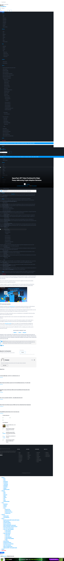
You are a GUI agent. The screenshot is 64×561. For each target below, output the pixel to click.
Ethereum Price (5, 53)
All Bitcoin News (5, 26)
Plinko (4, 126)
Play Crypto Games (5, 116)
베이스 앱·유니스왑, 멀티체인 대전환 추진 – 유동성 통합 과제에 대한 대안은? (11, 397)
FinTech (4, 49)
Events (3, 549)
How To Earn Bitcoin (6, 266)
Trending (38, 457)
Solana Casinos (6, 82)
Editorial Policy (48, 455)
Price (3, 16)
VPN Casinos (6, 94)
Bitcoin (3, 12)
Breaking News (39, 459)
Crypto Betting (5, 112)
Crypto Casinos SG (7, 103)
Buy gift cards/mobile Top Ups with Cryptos (9, 67)
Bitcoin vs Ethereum (7, 523)
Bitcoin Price (7, 509)
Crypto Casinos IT (7, 97)
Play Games (4, 140)
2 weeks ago (1, 406)
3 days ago (1, 377)
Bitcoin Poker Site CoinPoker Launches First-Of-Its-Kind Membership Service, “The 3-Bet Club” (15, 382)
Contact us (47, 453)
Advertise (47, 452)
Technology (4, 154)
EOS (3, 38)
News (3, 31)
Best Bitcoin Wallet (5, 70)
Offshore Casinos (6, 95)
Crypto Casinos (5, 79)
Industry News (5, 61)
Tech (3, 43)
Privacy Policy (48, 456)
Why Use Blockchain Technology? (7, 73)
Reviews (4, 25)
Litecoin (4, 37)
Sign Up (23, 352)
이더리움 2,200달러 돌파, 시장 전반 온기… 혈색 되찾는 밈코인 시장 (10, 375)
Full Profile (4, 365)
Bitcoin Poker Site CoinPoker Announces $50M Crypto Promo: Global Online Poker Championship (15, 404)
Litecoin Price (5, 56)
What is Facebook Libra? (6, 134)
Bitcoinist (28, 184)
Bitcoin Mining (5, 128)
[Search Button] (9, 11)
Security (4, 47)
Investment (4, 22)
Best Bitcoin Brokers (6, 263)
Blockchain (4, 46)
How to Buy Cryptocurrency (7, 76)
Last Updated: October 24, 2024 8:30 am (22, 185)
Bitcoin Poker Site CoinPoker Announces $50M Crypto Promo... (10, 440)
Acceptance (4, 19)
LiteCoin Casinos (6, 83)
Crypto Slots (5, 119)
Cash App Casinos (7, 91)
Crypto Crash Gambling (6, 122)
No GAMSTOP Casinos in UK (9, 108)
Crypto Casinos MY (7, 105)
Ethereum (4, 34)
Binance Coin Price (6, 188)
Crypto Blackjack (5, 121)
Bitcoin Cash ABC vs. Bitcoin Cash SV (10, 526)
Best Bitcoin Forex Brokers (6, 131)
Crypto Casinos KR (7, 106)
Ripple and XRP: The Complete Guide (8, 135)
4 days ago (1, 384)
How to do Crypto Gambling (8, 529)
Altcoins (3, 490)
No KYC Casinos (6, 92)
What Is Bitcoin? (5, 69)
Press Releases (5, 63)
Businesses (20, 455)
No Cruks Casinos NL (8, 109)
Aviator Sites (6, 124)
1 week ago (1, 399)
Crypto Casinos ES (7, 98)
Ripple (3, 35)
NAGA (4, 40)
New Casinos (6, 88)
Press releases (34, 185)
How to (3, 65)
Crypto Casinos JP (7, 102)
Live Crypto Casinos (7, 86)
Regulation (20, 460)
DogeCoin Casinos (7, 85)
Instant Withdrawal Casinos (8, 89)
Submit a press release (5, 4)
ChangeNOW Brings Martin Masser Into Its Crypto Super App (9, 411)
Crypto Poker (5, 118)
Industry (3, 59)
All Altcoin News (5, 41)
